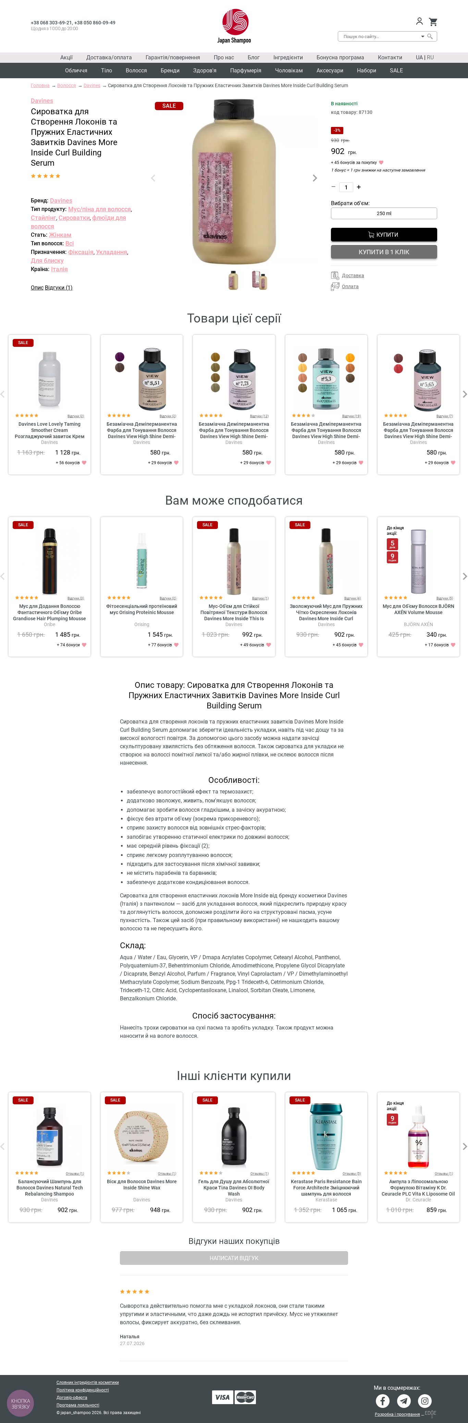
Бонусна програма (340, 57)
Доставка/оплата (109, 57)
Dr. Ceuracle (418, 1199)
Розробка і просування (397, 1414)
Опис (37, 287)
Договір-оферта (72, 1398)
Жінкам (60, 234)
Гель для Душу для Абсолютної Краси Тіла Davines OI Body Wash (233, 1188)
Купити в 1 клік (384, 252)
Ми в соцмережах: (397, 1388)
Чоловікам (289, 70)
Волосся (136, 70)
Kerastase (326, 1199)
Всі (69, 243)
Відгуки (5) (444, 598)
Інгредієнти (288, 57)
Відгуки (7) (444, 416)
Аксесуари (330, 70)
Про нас (224, 57)
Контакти (390, 57)
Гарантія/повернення (173, 57)
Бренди (170, 70)
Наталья (129, 1336)
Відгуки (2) (75, 416)
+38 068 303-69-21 (51, 22)
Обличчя (76, 70)
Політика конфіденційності (83, 1390)
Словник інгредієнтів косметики (88, 1382)
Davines (42, 100)
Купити (387, 235)
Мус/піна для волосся (99, 209)
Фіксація (81, 252)
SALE (396, 70)
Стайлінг (43, 217)
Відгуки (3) (75, 598)
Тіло (106, 70)
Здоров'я (205, 70)
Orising (141, 624)
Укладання (111, 252)
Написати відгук (234, 1258)
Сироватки (74, 217)
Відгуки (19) (351, 416)
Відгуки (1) (59, 287)
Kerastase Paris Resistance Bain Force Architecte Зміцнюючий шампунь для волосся (326, 1188)
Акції (66, 57)
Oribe (49, 624)
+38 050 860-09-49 (94, 22)
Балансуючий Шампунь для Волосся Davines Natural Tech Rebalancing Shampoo (49, 1188)
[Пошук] (429, 36)
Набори (366, 70)
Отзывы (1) (75, 1173)
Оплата (350, 286)
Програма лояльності (78, 1405)
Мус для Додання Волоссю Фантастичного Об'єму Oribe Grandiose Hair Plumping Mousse (49, 612)
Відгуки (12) (259, 416)
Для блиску (47, 260)
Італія (59, 269)
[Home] (234, 26)
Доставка (353, 275)
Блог (254, 57)
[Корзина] (433, 22)
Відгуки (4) (352, 598)
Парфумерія (245, 70)
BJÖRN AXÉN (418, 624)
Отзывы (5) (352, 1173)
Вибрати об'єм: (350, 203)
